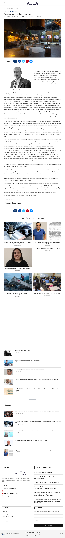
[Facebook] (58, 534)
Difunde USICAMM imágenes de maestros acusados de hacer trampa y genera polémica (35, 430)
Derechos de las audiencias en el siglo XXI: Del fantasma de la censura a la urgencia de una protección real (38, 422)
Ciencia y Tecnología (36, 534)
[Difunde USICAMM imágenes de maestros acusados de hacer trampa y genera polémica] (8, 433)
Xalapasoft (3, 534)
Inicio (5, 8)
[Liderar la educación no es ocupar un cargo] (18, 257)
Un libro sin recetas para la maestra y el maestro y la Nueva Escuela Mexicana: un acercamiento (36, 379)
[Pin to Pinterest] (27, 61)
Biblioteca (28, 535)
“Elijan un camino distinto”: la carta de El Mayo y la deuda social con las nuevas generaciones (36, 450)
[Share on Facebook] (19, 61)
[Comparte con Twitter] (23, 61)
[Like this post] (15, 61)
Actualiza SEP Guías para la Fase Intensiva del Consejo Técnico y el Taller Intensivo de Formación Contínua (37, 389)
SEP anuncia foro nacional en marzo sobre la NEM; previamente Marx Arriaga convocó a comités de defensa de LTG (47, 501)
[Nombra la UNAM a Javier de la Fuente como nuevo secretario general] (8, 443)
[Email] (63, 534)
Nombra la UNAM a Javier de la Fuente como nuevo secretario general (31, 440)
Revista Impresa (35, 535)
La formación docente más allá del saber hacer (46, 482)
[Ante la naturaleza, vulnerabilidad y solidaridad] (18, 282)
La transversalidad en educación (22, 350)
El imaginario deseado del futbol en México (47, 248)
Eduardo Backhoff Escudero (17, 16)
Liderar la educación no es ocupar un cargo (17, 268)
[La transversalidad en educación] (8, 353)
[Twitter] (60, 534)
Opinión (6, 11)
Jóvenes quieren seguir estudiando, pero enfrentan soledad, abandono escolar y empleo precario (37, 411)
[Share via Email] (31, 61)
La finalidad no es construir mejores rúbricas (47, 293)
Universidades (26, 534)
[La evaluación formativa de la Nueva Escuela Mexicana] (8, 363)
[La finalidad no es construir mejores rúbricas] (47, 282)
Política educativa (31, 532)
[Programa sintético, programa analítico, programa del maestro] (8, 372)
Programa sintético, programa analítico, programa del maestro (29, 369)
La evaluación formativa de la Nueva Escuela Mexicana (27, 360)
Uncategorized (13, 11)
